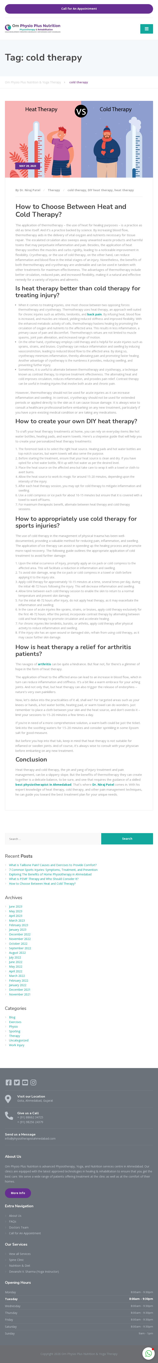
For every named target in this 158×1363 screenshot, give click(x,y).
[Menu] (146, 29)
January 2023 (17, 929)
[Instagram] (33, 1084)
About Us (15, 1216)
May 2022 (15, 966)
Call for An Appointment (79, 9)
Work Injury (16, 1045)
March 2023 (17, 920)
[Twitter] (17, 1084)
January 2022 (17, 985)
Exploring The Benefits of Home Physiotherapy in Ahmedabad (50, 874)
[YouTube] (25, 1084)
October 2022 (18, 944)
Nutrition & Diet (19, 1265)
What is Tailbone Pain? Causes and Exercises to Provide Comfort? (52, 865)
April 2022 (15, 971)
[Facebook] (9, 1084)
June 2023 (15, 906)
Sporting (14, 1031)
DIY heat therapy (100, 190)
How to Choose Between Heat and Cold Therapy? (70, 210)
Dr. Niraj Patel (103, 784)
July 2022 (15, 957)
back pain (94, 314)
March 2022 (17, 976)
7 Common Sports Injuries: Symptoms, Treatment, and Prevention (53, 870)
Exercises (15, 1022)
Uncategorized (18, 1040)
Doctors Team (19, 1227)
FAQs (12, 1221)
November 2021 (20, 994)
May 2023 (15, 911)
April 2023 (15, 916)
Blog (12, 1017)
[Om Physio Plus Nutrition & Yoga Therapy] (32, 28)
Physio (13, 1026)
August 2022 (17, 953)
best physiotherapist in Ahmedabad (43, 784)
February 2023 (18, 925)
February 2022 (18, 980)
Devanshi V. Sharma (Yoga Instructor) (34, 1271)
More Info (18, 1193)
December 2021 (19, 990)
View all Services (20, 1254)
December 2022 (19, 934)
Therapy (54, 190)
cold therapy (76, 190)
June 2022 (15, 962)
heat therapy (124, 190)
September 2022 (20, 948)
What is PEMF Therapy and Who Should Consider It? (43, 879)
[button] (148, 1353)
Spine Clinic (16, 1260)
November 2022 (20, 939)
